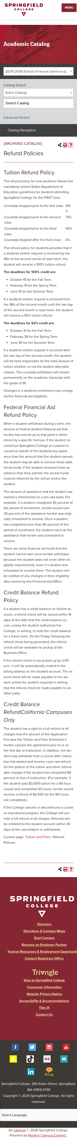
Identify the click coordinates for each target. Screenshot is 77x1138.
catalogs (19, 1130)
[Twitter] (32, 1047)
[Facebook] (15, 1047)
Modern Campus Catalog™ (47, 1135)
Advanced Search (16, 117)
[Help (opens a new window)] (70, 145)
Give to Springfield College (44, 980)
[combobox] (38, 71)
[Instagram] (49, 1047)
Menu (69, 7)
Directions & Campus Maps (44, 931)
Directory (44, 924)
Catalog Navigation (22, 130)
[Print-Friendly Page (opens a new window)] (65, 145)
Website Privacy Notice (44, 994)
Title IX (44, 1008)
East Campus (44, 938)
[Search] (69, 103)
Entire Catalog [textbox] (16, 93)
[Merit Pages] (64, 1058)
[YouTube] (66, 1047)
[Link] (23, 15)
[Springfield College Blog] (49, 1071)
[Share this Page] (59, 145)
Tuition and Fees (37, 837)
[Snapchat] (13, 1058)
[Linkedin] (30, 1071)
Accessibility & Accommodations (44, 1001)
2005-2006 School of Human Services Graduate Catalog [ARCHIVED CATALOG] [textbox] (39, 71)
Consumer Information (44, 987)
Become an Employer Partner (44, 945)
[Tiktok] (30, 1058)
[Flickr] (47, 1058)
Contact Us (44, 1014)
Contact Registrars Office (44, 958)
